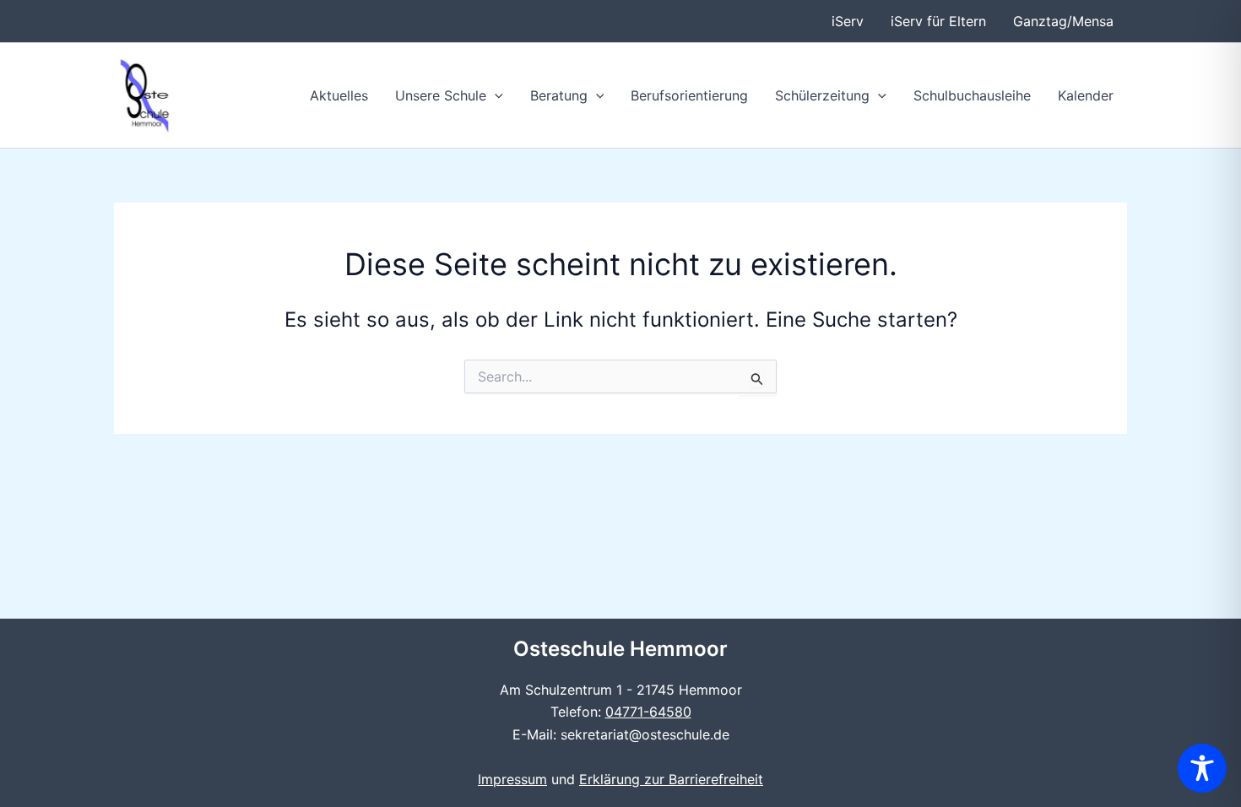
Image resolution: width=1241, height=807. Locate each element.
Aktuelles (339, 95)
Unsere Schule (440, 95)
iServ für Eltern (938, 21)
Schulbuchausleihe (972, 95)
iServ (848, 21)
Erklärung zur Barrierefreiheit (671, 779)
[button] (494, 95)
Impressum (512, 779)
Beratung (559, 95)
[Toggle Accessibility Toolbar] (1202, 768)
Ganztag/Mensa (1063, 21)
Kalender (1086, 95)
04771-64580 (648, 711)
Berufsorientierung (689, 95)
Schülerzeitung (822, 95)
